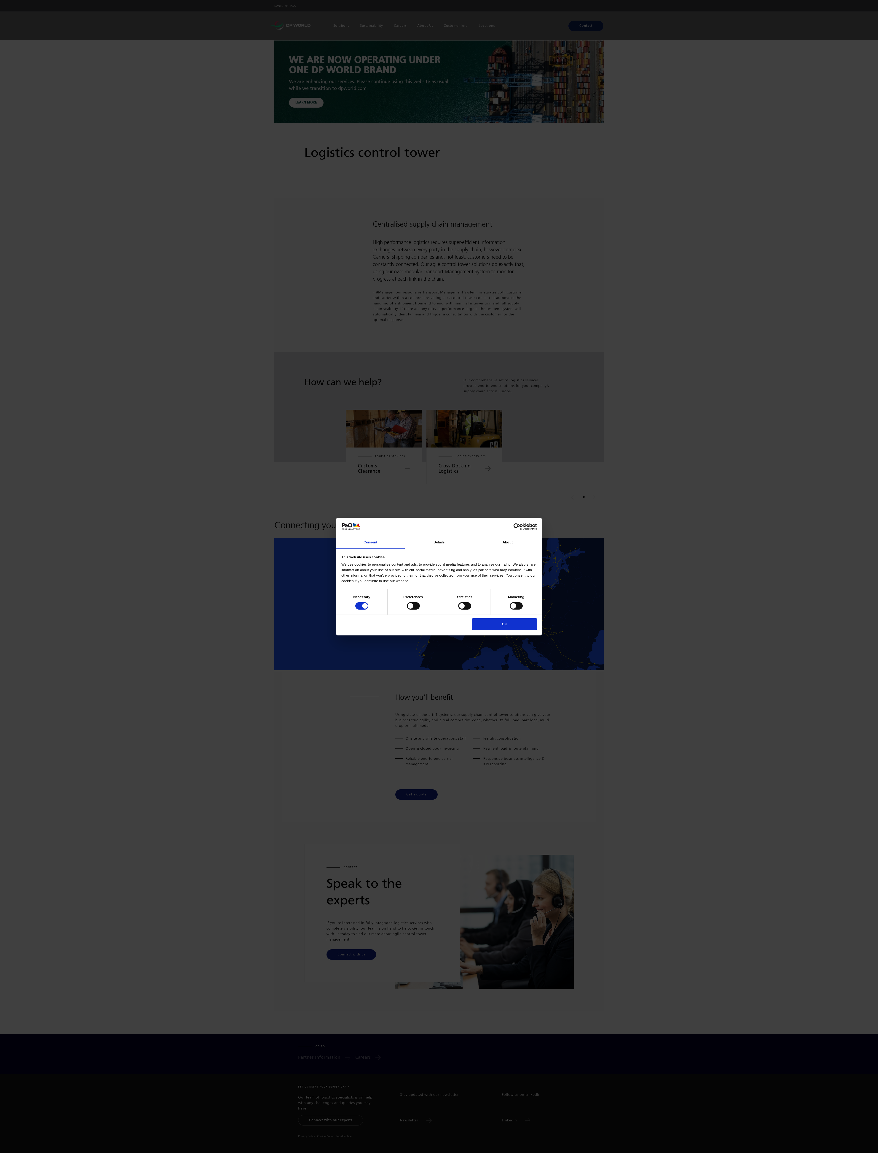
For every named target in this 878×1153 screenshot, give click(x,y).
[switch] (413, 606)
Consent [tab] (370, 542)
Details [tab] (439, 542)
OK (504, 624)
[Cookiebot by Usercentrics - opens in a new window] (517, 526)
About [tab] (508, 542)
